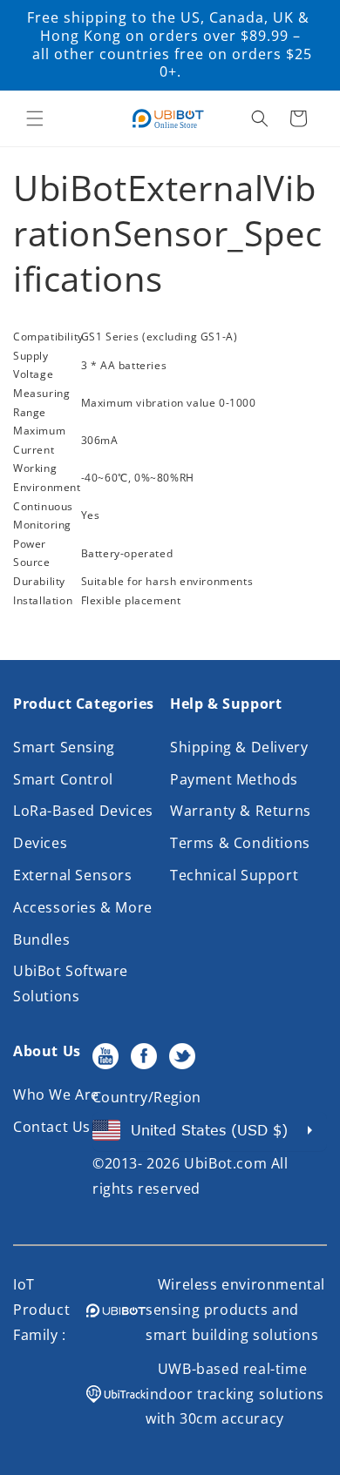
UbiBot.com (225, 1163)
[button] (35, 118)
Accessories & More (83, 907)
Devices (40, 842)
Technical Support (234, 875)
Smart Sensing (64, 747)
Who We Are (56, 1094)
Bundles (41, 939)
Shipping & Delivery (239, 747)
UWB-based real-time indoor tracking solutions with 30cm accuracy (235, 1394)
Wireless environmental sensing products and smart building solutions (235, 1309)
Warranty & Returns (240, 810)
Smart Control (63, 779)
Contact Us (52, 1126)
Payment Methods (234, 779)
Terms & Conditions (240, 842)
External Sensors (73, 875)
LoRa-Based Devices (83, 810)
